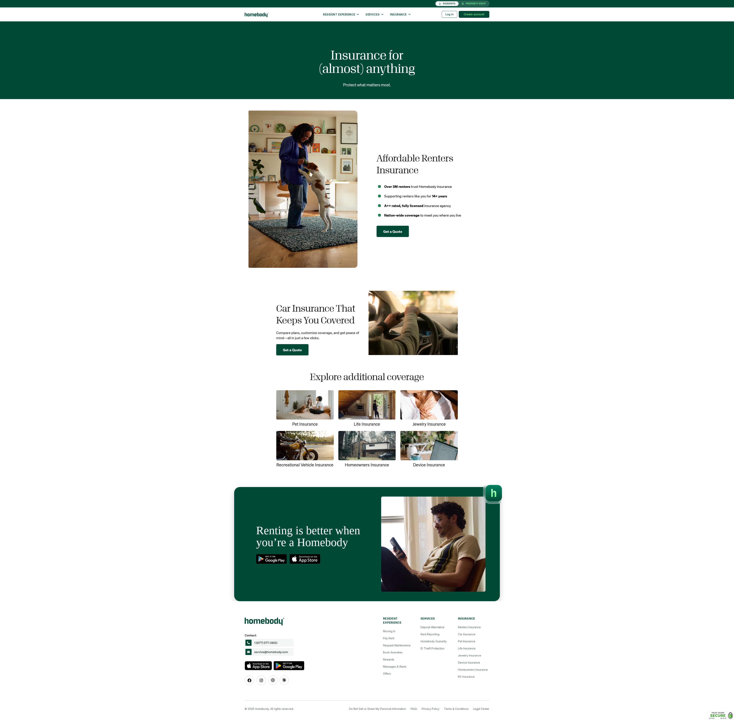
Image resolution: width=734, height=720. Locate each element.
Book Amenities (393, 652)
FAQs (414, 708)
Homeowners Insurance (473, 669)
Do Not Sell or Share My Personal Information (377, 708)
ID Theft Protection (432, 648)
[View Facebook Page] (249, 680)
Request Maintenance (397, 645)
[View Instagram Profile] (261, 680)
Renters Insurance (469, 627)
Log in (449, 14)
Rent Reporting (430, 634)
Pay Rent (388, 638)
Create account (474, 14)
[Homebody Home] (274, 14)
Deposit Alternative (432, 627)
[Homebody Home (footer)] (284, 620)
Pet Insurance (466, 641)
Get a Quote (392, 231)
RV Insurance (466, 676)
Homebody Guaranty (434, 641)
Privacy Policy (430, 708)
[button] (341, 14)
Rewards (388, 659)
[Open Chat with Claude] (284, 680)
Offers (387, 673)
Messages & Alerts (394, 666)
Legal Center (481, 708)
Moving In (389, 631)
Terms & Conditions (456, 708)
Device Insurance (469, 662)
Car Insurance (466, 634)
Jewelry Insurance (469, 655)
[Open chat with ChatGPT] (272, 680)
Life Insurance (467, 648)
